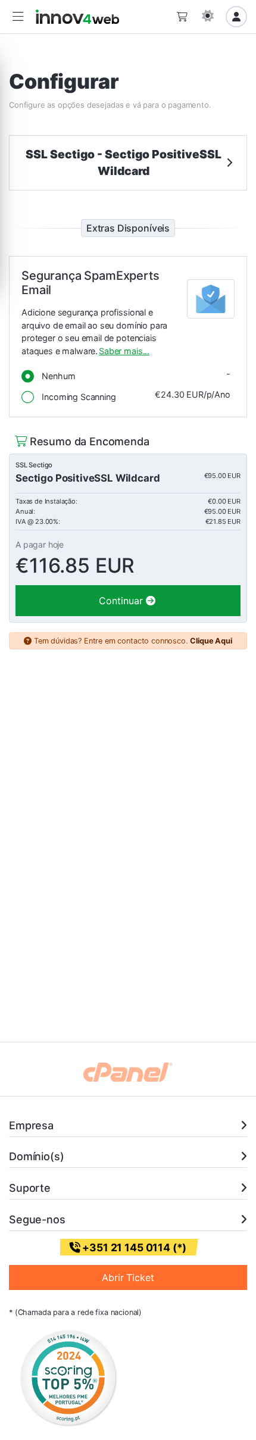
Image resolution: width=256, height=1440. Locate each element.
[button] (18, 17)
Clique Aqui (211, 640)
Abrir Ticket (128, 1277)
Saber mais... (124, 351)
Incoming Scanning (132, 395)
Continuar (122, 601)
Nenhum (132, 374)
